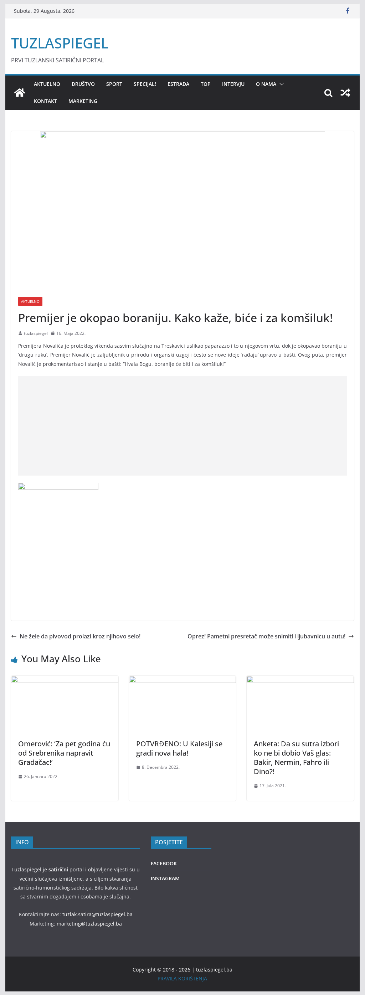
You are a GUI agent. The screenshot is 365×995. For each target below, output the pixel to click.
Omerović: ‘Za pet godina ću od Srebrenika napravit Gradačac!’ (64, 753)
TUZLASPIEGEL (59, 43)
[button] (280, 84)
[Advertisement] (182, 426)
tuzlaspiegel (36, 333)
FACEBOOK (164, 863)
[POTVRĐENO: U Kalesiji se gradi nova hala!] (182, 681)
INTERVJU (233, 84)
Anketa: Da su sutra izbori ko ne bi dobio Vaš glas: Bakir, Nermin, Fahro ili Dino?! (296, 757)
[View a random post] (345, 92)
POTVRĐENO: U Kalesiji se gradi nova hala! (179, 748)
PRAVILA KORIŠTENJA (182, 978)
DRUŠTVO (83, 84)
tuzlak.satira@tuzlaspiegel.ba (97, 914)
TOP (206, 84)
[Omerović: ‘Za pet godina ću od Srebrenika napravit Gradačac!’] (64, 681)
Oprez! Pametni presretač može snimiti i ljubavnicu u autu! (266, 636)
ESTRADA (178, 84)
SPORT (114, 84)
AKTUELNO (47, 84)
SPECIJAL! (145, 84)
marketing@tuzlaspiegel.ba (89, 923)
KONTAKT (45, 101)
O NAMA (266, 84)
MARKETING (82, 101)
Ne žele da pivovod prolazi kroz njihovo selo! (80, 636)
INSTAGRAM (165, 878)
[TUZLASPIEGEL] (19, 92)
